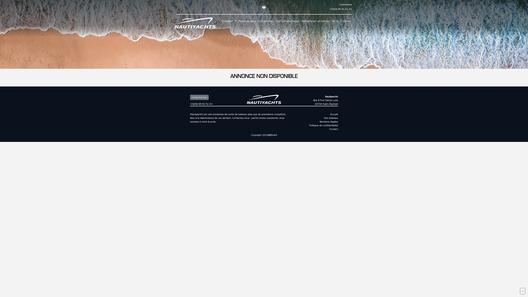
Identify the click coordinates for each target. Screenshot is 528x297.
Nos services (266, 21)
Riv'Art (273, 135)
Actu (335, 21)
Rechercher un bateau (316, 21)
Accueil (334, 114)
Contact (346, 21)
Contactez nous (199, 97)
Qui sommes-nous (287, 21)
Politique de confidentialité (323, 125)
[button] (522, 291)
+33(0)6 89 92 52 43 (340, 9)
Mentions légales (329, 121)
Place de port (247, 21)
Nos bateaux (331, 117)
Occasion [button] (228, 21)
